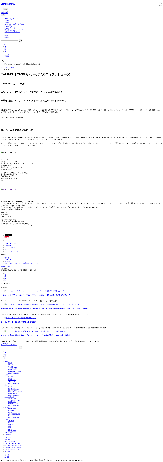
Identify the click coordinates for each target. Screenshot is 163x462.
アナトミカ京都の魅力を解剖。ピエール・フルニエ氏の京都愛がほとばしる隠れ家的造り (36, 335)
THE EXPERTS (13, 381)
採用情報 (8, 451)
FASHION (4, 67)
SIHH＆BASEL (13, 403)
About (6, 35)
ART (9, 426)
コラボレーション (11, 247)
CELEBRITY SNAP (14, 371)
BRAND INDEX (6, 266)
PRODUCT (12, 412)
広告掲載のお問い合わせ (13, 447)
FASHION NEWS (10, 243)
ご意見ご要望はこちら (12, 449)
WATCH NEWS (13, 398)
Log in (6, 37)
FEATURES (12, 369)
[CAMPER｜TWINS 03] (9, 189)
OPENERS (8, 3)
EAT (9, 422)
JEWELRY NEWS (14, 400)
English (7, 56)
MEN (10, 363)
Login (160, 5)
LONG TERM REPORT (15, 392)
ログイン (8, 437)
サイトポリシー (10, 441)
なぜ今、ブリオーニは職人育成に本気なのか (19, 322)
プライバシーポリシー (12, 443)
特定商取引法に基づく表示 (14, 445)
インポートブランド (11, 251)
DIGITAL (11, 416)
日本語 (7, 55)
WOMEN (11, 67)
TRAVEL (11, 421)
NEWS (10, 366)
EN (7, 11)
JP (3, 11)
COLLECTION (13, 368)
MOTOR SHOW (13, 390)
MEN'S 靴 (8, 245)
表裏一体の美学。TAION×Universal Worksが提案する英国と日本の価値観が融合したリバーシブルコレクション (45, 308)
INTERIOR (11, 410)
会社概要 (8, 439)
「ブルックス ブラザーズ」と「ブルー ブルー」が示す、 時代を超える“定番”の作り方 (35, 295)
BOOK (10, 429)
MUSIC (10, 427)
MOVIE (10, 424)
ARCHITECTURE (14, 414)
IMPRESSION (12, 393)
